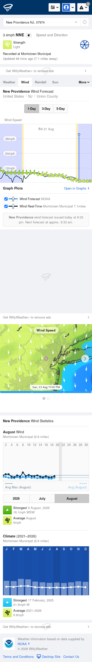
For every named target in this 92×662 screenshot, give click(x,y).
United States (13, 96)
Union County (47, 96)
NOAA (22, 643)
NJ (30, 96)
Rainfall (40, 82)
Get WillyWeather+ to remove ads (30, 70)
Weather (9, 82)
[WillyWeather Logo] (11, 7)
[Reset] (76, 22)
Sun (55, 82)
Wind (25, 82)
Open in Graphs (75, 188)
